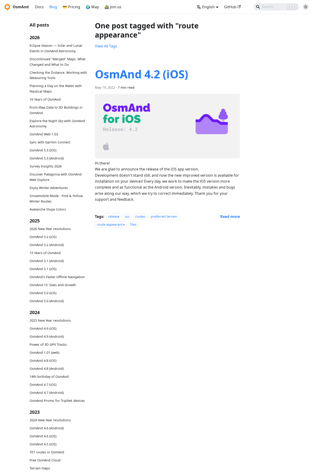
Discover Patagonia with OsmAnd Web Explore (56, 177)
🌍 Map (92, 6)
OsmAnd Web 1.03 (44, 134)
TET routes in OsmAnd (47, 452)
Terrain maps (40, 468)
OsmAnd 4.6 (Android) (47, 428)
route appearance (111, 224)
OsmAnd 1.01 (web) (44, 352)
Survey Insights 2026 (46, 166)
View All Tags (106, 46)
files (133, 224)
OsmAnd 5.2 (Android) (47, 245)
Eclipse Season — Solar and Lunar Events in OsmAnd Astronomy (56, 48)
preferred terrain (164, 216)
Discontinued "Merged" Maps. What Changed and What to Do (57, 62)
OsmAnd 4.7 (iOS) (43, 384)
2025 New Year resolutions (50, 320)
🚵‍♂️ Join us (112, 6)
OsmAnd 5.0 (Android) (47, 301)
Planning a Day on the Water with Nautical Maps (56, 88)
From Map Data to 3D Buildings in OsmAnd (56, 110)
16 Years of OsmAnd (45, 99)
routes (140, 216)
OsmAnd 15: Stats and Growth (53, 284)
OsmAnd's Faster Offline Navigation (57, 276)
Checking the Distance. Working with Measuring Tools (58, 75)
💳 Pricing (71, 6)
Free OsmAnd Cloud (45, 460)
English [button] (208, 6)
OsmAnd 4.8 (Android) (47, 368)
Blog (53, 6)
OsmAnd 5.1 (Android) (47, 261)
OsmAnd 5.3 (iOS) (43, 150)
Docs (39, 6)
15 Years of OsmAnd (45, 253)
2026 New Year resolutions (50, 229)
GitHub (230, 6)
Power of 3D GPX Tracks (48, 344)
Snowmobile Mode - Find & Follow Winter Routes (56, 198)
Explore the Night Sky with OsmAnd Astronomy (57, 123)
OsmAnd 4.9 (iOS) (43, 328)
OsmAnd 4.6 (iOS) (43, 436)
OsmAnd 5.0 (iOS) (43, 292)
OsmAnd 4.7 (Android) (47, 392)
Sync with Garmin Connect (50, 142)
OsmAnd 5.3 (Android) (47, 158)
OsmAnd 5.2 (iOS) (43, 237)
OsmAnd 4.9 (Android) (47, 336)
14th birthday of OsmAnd (49, 376)
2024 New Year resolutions (50, 420)
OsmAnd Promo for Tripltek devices (57, 400)
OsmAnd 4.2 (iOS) (141, 74)
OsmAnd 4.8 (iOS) (43, 360)
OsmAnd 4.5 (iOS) (43, 444)
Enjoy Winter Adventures (49, 188)
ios (127, 216)
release (113, 216)
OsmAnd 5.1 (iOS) (43, 269)
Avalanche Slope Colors (48, 209)
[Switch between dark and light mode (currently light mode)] (305, 7)
